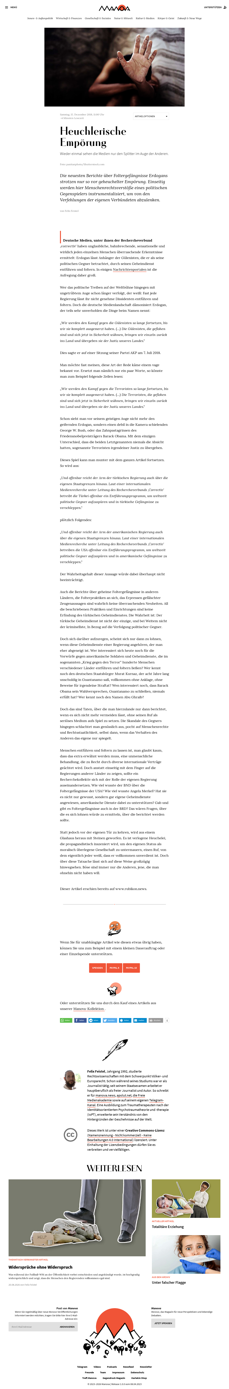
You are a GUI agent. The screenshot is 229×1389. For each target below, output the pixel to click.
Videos (97, 1366)
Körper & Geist (166, 18)
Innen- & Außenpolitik (40, 18)
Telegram (82, 1366)
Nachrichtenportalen (129, 269)
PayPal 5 (114, 967)
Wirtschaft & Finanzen (69, 18)
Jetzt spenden (163, 1323)
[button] (66, 1020)
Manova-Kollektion (89, 1009)
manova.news (105, 1095)
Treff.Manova (89, 1378)
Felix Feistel (72, 210)
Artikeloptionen (145, 116)
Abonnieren (67, 1326)
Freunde (89, 1372)
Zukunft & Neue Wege (189, 18)
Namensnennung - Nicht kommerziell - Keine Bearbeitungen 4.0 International (119, 1137)
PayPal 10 (131, 967)
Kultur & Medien (145, 18)
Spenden (97, 967)
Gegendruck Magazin (114, 1378)
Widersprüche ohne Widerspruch (40, 1267)
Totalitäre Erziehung (168, 1226)
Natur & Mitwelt (123, 18)
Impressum (118, 1372)
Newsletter (146, 1366)
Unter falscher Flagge (169, 1282)
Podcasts (112, 1366)
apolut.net (124, 1095)
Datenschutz (137, 1372)
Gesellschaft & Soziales (98, 18)
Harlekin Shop (139, 1378)
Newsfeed (128, 1366)
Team (103, 1372)
